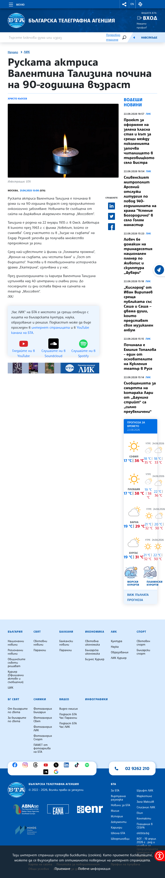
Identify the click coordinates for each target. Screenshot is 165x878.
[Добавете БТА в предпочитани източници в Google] (57, 771)
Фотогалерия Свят (43, 719)
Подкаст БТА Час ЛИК (68, 725)
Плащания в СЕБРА (145, 825)
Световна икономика (92, 643)
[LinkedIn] (67, 765)
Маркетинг (144, 796)
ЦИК (10, 687)
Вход (150, 18)
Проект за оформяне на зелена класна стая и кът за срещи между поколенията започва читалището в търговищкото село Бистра (139, 141)
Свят (37, 631)
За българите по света (17, 719)
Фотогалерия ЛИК (43, 728)
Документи (119, 822)
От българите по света (18, 710)
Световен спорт (143, 643)
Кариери (116, 827)
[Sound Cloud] (47, 771)
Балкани (66, 631)
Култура (116, 641)
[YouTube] (47, 765)
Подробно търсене (113, 37)
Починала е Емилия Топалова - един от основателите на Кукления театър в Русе (140, 356)
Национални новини (16, 643)
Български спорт (143, 652)
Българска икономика (92, 652)
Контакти (144, 818)
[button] (124, 4)
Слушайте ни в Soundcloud (53, 350)
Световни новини (40, 643)
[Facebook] (16, 765)
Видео (64, 699)
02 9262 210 (137, 768)
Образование (119, 652)
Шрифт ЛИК (145, 790)
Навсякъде (149, 37)
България (15, 631)
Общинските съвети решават (16, 663)
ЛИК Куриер (119, 658)
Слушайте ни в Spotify (83, 350)
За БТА (115, 790)
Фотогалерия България (43, 710)
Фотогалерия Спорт (43, 737)
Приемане (62, 868)
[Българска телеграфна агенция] (16, 789)
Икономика (94, 631)
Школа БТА (118, 833)
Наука (115, 647)
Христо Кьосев (17, 98)
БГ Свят (13, 699)
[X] (57, 765)
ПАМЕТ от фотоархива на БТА (42, 748)
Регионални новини (15, 652)
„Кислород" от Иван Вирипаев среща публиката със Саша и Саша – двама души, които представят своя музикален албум (138, 308)
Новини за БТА (120, 805)
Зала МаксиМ (145, 802)
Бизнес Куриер (94, 659)
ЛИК (27, 52)
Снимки (40, 699)
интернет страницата (51, 327)
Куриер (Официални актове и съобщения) (16, 677)
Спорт (141, 631)
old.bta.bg (143, 833)
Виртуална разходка (118, 797)
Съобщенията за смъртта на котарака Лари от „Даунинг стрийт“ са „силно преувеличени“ (140, 397)
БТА (113, 784)
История (117, 816)
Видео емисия (68, 709)
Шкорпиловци (120, 839)
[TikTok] (78, 765)
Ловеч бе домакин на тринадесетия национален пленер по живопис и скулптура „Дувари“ (138, 256)
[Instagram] (26, 765)
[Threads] (36, 765)
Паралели (40, 650)
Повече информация (94, 868)
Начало (13, 52)
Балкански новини (66, 643)
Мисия (115, 811)
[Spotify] (88, 765)
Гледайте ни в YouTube (23, 350)
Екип (140, 813)
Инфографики (96, 699)
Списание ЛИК (146, 807)
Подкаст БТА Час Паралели (68, 716)
